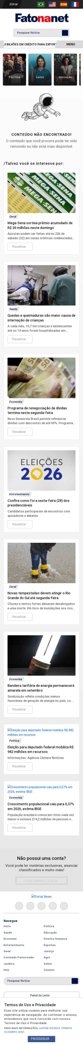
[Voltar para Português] (41, 4)
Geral (7, 951)
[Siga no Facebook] (19, 906)
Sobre (48, 963)
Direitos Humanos (55, 938)
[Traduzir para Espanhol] (63, 4)
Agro (47, 957)
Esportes (50, 945)
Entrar (13, 4)
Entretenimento (14, 945)
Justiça (49, 951)
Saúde (8, 932)
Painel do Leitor (40, 995)
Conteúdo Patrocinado (19, 957)
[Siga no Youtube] (53, 906)
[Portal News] (41, 18)
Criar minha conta (40, 881)
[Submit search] (65, 33)
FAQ (6, 969)
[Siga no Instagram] (30, 906)
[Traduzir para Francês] (75, 4)
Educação (50, 932)
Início (7, 926)
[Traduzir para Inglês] (52, 4)
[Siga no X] (41, 906)
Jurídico (9, 963)
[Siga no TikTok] (64, 906)
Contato (49, 969)
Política (49, 926)
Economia (10, 938)
